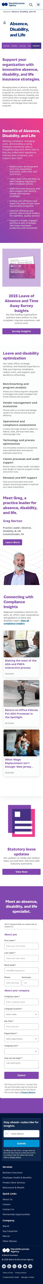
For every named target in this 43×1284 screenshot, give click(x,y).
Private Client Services (14, 1182)
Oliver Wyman (10, 1241)
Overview (6, 46)
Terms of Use (8, 1273)
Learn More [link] (12, 542)
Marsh (6, 1226)
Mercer (6, 1236)
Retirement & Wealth (13, 1187)
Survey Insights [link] (21, 331)
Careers (7, 1204)
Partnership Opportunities (16, 1214)
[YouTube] (25, 1266)
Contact (36, 46)
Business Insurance (12, 1172)
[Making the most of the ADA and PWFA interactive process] (21, 644)
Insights (30, 46)
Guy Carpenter (10, 1231)
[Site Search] (31, 4)
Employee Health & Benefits (17, 1177)
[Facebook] (20, 1266)
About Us (7, 1199)
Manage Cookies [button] (27, 1277)
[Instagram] (9, 1266)
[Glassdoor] (4, 1266)
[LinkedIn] (30, 1266)
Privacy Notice (20, 1273)
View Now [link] (21, 871)
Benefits (14, 46)
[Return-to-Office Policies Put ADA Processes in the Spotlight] (21, 693)
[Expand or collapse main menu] (38, 4)
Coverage (22, 46)
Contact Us (8, 1209)
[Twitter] (14, 1266)
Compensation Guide (11, 1277)
